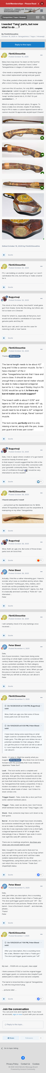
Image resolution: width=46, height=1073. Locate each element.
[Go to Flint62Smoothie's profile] (4, 55)
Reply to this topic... (15, 1024)
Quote (10, 255)
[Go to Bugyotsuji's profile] (4, 298)
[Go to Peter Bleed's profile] (4, 571)
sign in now (17, 1014)
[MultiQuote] (4, 255)
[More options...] (41, 55)
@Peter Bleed (15, 760)
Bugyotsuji (14, 297)
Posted (18, 57)
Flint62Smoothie (11, 34)
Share (11, 1038)
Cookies (35, 1064)
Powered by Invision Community (23, 1069)
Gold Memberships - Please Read (21, 4)
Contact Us (25, 1064)
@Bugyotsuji (14, 356)
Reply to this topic (23, 45)
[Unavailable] (23, 120)
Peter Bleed (15, 570)
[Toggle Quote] (6, 706)
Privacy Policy (12, 1064)
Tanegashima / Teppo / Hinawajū (31, 36)
